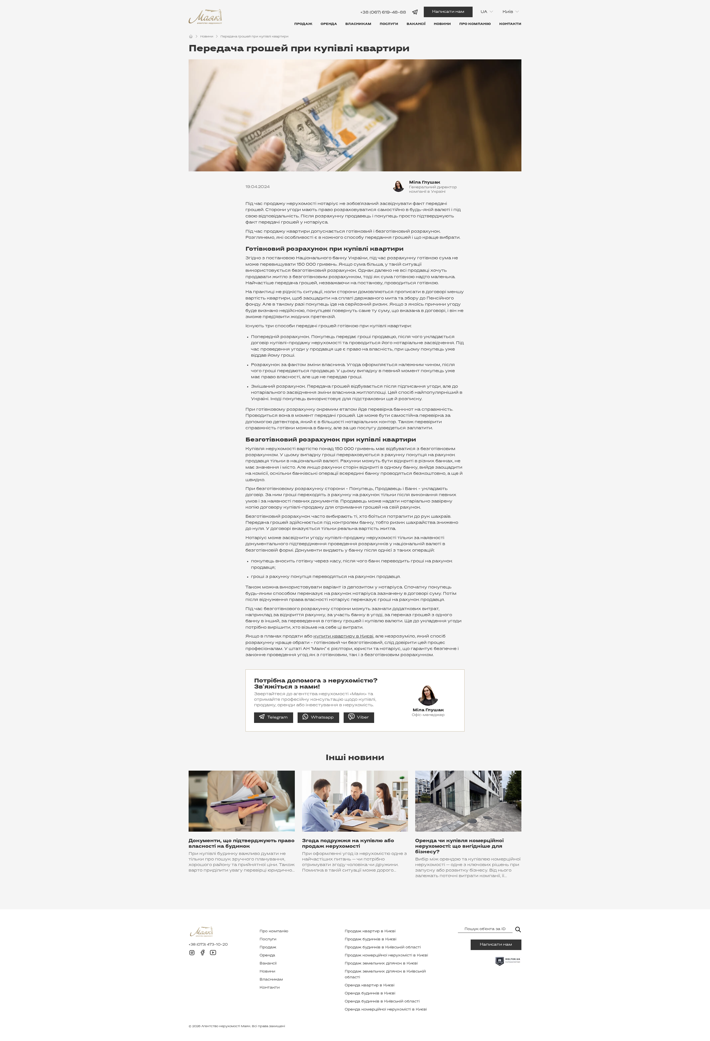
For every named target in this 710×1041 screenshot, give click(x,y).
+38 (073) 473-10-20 (208, 944)
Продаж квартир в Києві (370, 931)
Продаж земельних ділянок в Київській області (385, 974)
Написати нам (448, 12)
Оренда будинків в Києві (370, 993)
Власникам (358, 24)
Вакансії (416, 24)
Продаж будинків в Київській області (383, 947)
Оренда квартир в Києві (369, 985)
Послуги (389, 24)
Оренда (329, 24)
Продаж (303, 24)
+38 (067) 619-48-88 (383, 12)
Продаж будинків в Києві (370, 939)
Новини (442, 24)
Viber (363, 717)
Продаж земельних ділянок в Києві (381, 963)
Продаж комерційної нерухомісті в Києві (386, 955)
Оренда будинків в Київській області (382, 1001)
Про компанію (475, 24)
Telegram (277, 717)
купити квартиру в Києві (343, 636)
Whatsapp (322, 717)
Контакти (510, 24)
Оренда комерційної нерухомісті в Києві (386, 1009)
